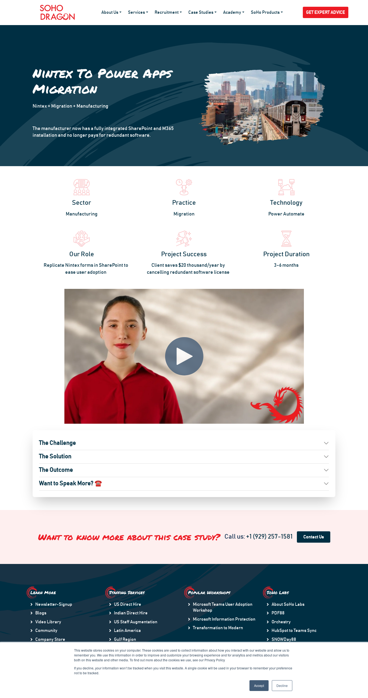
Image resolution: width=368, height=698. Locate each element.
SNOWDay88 (284, 639)
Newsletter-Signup (53, 604)
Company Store (50, 639)
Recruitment (167, 12)
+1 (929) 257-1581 (269, 536)
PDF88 (278, 613)
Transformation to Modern (218, 628)
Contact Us (313, 537)
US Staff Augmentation (135, 622)
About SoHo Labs (288, 604)
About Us (109, 12)
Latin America (127, 630)
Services (136, 12)
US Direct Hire (127, 604)
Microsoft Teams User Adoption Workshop (222, 607)
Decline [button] (282, 685)
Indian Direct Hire (131, 613)
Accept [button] (259, 685)
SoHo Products (265, 12)
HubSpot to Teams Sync (294, 630)
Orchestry (281, 622)
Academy (232, 12)
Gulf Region (125, 639)
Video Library (48, 622)
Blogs (40, 613)
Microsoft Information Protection (224, 619)
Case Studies (200, 12)
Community (46, 630)
